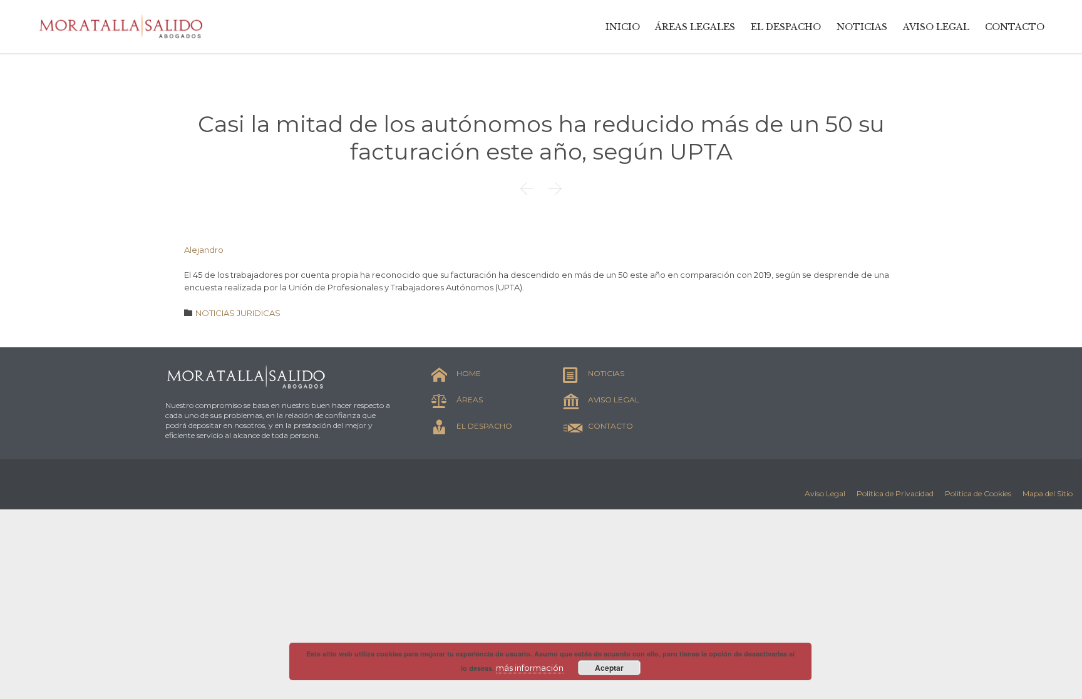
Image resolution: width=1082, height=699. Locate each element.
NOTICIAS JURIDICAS (238, 313)
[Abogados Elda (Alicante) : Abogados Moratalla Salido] (122, 26)
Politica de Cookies (978, 493)
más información (530, 668)
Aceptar (609, 667)
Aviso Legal (825, 493)
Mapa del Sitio (1048, 493)
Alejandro (204, 250)
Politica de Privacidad (895, 493)
